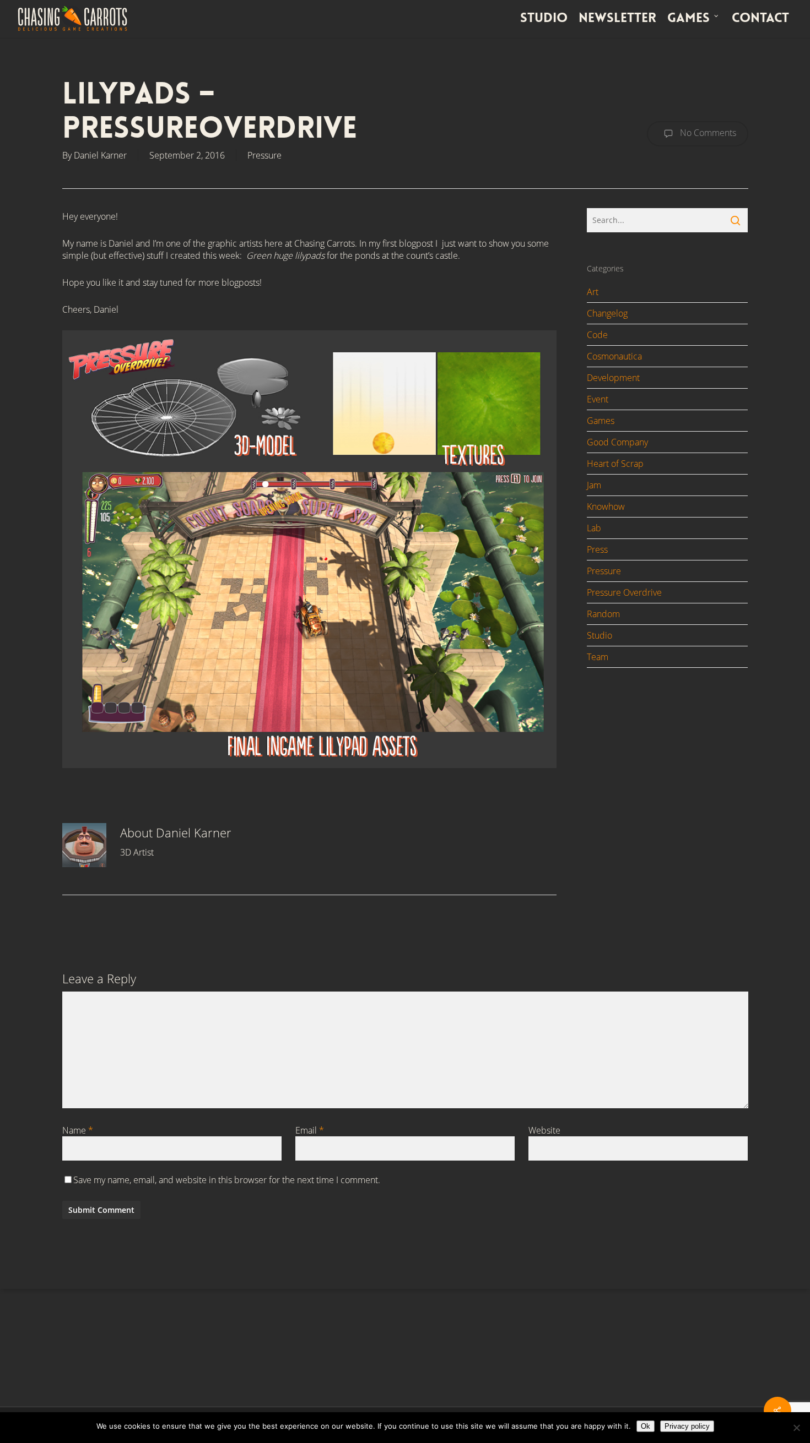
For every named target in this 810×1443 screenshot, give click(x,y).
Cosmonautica (614, 356)
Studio (599, 635)
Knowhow (606, 506)
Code (597, 335)
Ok (645, 1426)
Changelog (607, 313)
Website (544, 1130)
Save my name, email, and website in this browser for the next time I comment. (226, 1180)
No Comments (707, 133)
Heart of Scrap (615, 464)
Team (597, 657)
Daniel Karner (100, 155)
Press (597, 549)
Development (613, 378)
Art (592, 292)
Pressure (264, 155)
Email (309, 1130)
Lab (594, 528)
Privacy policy (687, 1426)
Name (77, 1130)
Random (603, 614)
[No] (796, 1427)
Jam (594, 485)
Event (597, 399)
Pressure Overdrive (624, 592)
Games (600, 421)
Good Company (617, 442)
